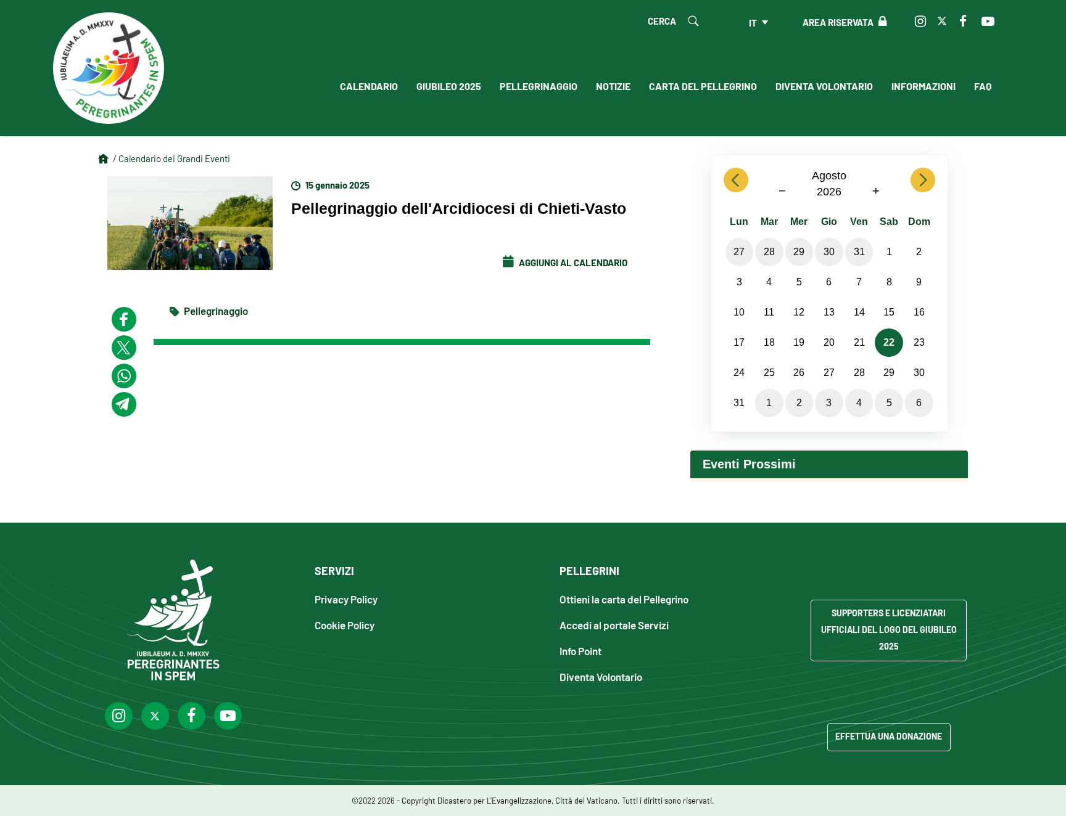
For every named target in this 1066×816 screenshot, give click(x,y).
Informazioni (923, 85)
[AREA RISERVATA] (880, 21)
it (753, 22)
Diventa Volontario (824, 85)
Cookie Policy (344, 625)
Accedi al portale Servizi (614, 625)
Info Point (580, 650)
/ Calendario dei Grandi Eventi (171, 158)
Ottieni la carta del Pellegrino (624, 599)
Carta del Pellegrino (703, 85)
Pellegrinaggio (538, 85)
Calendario (369, 85)
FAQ (982, 85)
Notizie (613, 85)
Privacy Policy (346, 599)
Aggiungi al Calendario (572, 262)
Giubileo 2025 (448, 85)
